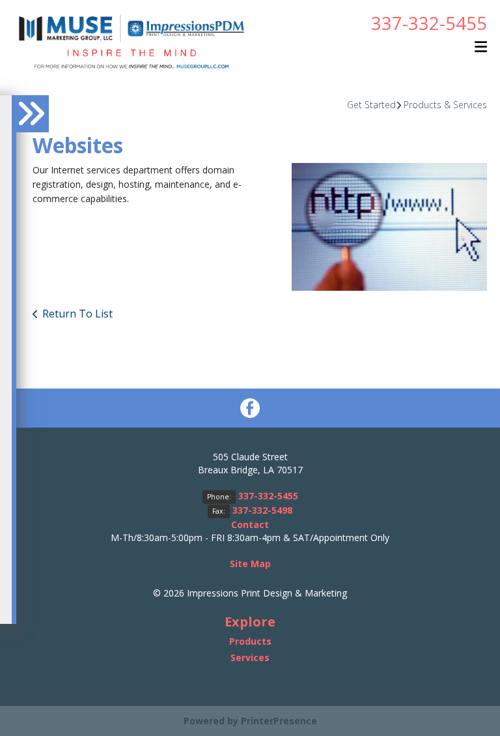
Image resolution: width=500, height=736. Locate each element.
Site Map (250, 563)
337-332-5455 (429, 22)
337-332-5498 (262, 510)
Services (250, 657)
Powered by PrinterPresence (250, 720)
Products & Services (445, 104)
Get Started (371, 104)
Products (250, 641)
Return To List (77, 313)
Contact (250, 524)
